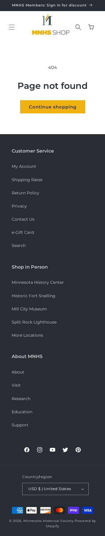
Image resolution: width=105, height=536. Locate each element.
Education (22, 411)
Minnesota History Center (38, 282)
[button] (11, 27)
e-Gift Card (23, 232)
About (18, 372)
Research (21, 398)
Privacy (19, 206)
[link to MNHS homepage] (49, 20)
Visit (16, 385)
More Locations (27, 335)
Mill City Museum (29, 309)
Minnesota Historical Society (48, 521)
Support (20, 425)
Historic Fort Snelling (33, 295)
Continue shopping (52, 107)
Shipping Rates (27, 179)
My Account (24, 166)
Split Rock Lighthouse (34, 322)
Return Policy (25, 193)
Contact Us (23, 219)
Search (19, 245)
